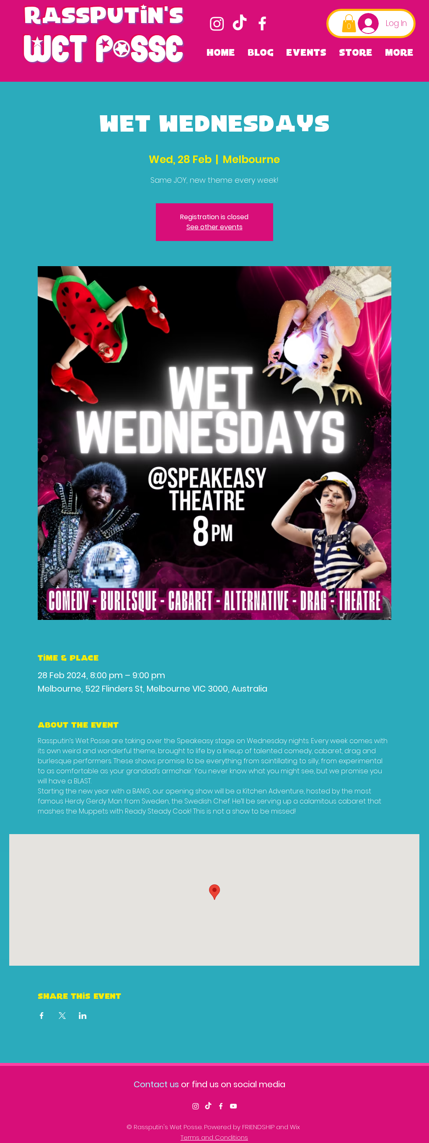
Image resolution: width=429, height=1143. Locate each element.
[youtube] (233, 1106)
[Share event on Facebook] (42, 1015)
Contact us (156, 1084)
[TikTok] (239, 23)
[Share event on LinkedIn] (83, 1015)
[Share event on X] (62, 1015)
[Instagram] (217, 23)
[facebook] (262, 23)
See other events (214, 227)
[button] (349, 23)
